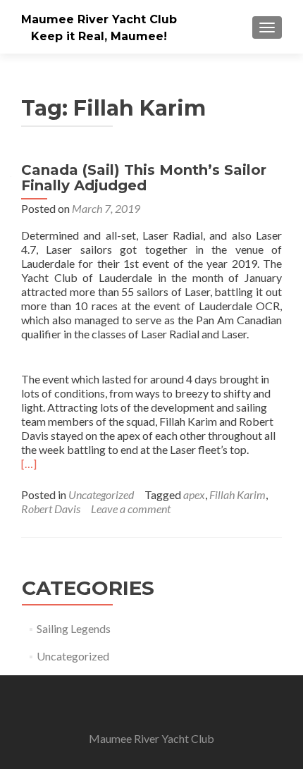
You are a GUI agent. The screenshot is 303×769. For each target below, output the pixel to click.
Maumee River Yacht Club (99, 19)
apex (194, 494)
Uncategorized (101, 494)
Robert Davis (50, 508)
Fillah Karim (237, 494)
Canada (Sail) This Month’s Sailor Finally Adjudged (143, 177)
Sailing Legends (74, 628)
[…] (29, 463)
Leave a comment (131, 508)
